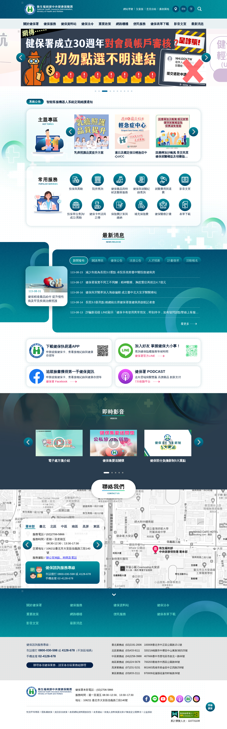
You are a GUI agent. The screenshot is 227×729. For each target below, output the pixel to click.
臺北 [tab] (42, 526)
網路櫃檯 (122, 24)
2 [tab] (99, 91)
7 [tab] (121, 91)
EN (183, 9)
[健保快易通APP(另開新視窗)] (188, 698)
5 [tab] (114, 91)
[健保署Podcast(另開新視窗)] (179, 698)
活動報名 (192, 260)
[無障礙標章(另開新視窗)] (189, 714)
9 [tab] (128, 91)
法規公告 (135, 260)
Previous (20, 57)
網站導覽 (128, 9)
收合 (114, 594)
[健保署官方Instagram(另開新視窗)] (196, 698)
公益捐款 (147, 712)
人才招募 (154, 260)
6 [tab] (117, 91)
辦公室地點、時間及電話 (61, 557)
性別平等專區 (32, 712)
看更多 (185, 323)
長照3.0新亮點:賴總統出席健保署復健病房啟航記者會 (112, 302)
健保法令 (87, 24)
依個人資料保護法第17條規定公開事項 (122, 712)
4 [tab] (110, 91)
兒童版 (139, 9)
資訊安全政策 (61, 712)
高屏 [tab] (86, 526)
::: (22, 2)
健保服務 (50, 24)
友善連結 (97, 712)
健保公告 (116, 260)
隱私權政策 (47, 712)
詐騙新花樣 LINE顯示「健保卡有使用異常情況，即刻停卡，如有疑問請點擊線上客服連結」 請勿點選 (135, 312)
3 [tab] (104, 91)
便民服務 (139, 24)
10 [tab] (131, 91)
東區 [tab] (96, 526)
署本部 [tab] (30, 526)
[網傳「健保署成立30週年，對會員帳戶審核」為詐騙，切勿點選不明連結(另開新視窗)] (113, 57)
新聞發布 (79, 260)
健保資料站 (68, 24)
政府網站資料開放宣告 (80, 712)
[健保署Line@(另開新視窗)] (154, 698)
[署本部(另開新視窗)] (113, 559)
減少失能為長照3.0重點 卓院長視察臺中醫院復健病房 (112, 272)
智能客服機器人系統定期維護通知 (69, 102)
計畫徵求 (173, 260)
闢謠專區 (97, 260)
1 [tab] (95, 91)
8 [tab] (124, 91)
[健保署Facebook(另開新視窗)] (146, 698)
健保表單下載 (160, 24)
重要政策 (105, 24)
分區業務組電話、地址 (175, 9)
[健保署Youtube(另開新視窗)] (163, 698)
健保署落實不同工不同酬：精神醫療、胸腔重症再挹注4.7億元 (118, 282)
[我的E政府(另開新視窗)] (174, 714)
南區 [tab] (75, 526)
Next (206, 57)
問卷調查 (210, 707)
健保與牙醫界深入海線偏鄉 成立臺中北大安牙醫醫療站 (113, 292)
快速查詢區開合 (199, 9)
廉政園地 (164, 9)
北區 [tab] (53, 526)
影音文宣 (180, 24)
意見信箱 (151, 9)
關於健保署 (31, 24)
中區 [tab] (64, 526)
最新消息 (197, 24)
